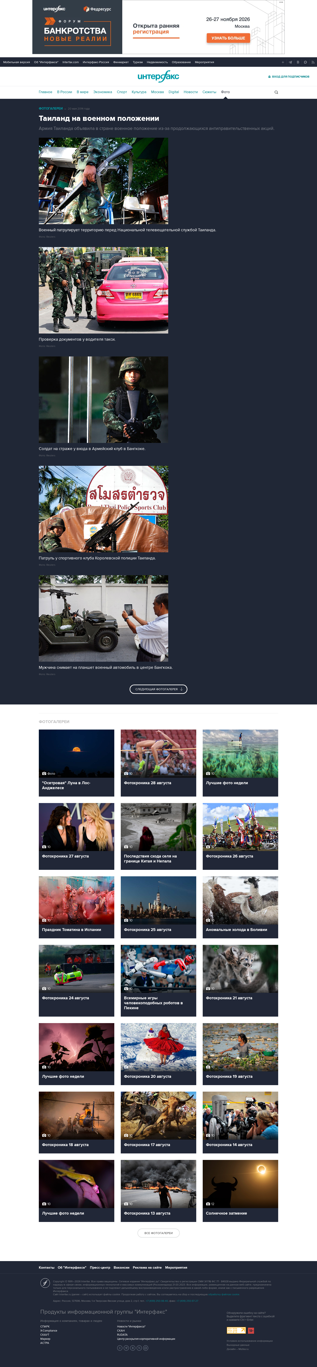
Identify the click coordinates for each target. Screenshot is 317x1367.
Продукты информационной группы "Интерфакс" (103, 1311)
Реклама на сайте (147, 1267)
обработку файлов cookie (223, 1294)
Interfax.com (71, 62)
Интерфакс (158, 76)
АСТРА (44, 1343)
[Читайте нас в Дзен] (120, 1348)
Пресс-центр (100, 1267)
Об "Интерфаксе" (46, 62)
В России (64, 92)
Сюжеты (209, 92)
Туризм (138, 62)
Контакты (46, 1267)
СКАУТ (44, 1335)
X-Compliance (48, 1330)
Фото (225, 92)
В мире (83, 92)
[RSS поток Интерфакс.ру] (139, 1348)
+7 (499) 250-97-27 (187, 1301)
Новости (191, 92)
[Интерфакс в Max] (146, 1348)
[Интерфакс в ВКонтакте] (133, 1348)
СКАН (121, 1330)
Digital (174, 92)
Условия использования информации (250, 1341)
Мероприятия (204, 62)
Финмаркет (121, 62)
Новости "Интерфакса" (131, 1326)
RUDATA (122, 1335)
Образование (181, 62)
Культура (139, 92)
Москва (157, 92)
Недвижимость (157, 62)
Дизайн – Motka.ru (238, 1349)
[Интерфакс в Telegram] (126, 1348)
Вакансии (121, 1267)
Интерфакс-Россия (96, 62)
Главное (45, 92)
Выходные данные (238, 1345)
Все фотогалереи (158, 1233)
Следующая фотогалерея (157, 689)
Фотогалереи (51, 109)
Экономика (102, 92)
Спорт (122, 92)
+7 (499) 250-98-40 (157, 1301)
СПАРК (45, 1326)
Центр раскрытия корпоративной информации (146, 1339)
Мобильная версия (16, 62)
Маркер (45, 1339)
